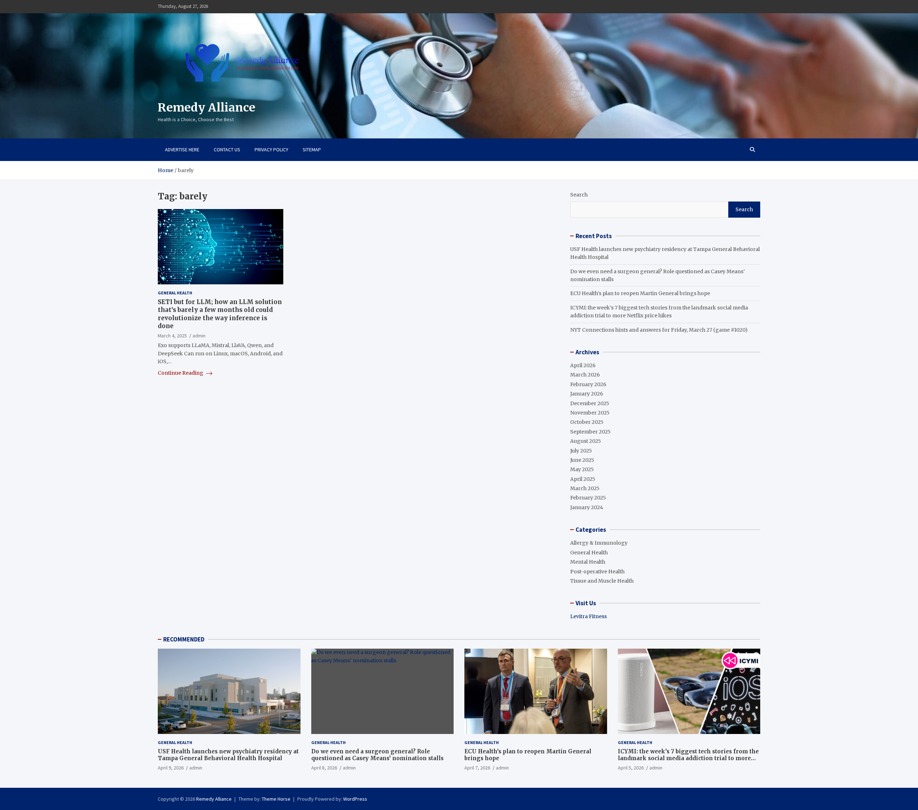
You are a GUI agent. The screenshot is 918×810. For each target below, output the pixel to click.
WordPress (355, 799)
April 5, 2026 (631, 767)
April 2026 (583, 365)
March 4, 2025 (172, 335)
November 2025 (590, 412)
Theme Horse (276, 799)
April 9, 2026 (171, 767)
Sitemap (312, 149)
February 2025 (588, 497)
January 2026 (586, 393)
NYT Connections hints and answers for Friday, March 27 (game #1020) (659, 330)
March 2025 (585, 488)
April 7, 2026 (477, 767)
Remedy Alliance (206, 107)
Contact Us (227, 149)
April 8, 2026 (324, 767)
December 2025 (589, 403)
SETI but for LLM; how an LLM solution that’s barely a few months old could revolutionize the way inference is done (220, 314)
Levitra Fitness (588, 616)
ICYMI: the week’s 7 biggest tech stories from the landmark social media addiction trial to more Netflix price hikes (688, 758)
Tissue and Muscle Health (602, 581)
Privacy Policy (271, 149)
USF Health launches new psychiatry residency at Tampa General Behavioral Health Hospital (228, 755)
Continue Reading (181, 373)
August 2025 (585, 441)
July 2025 (581, 450)
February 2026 (588, 384)
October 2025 (587, 422)
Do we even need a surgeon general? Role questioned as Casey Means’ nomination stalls (377, 755)
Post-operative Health (597, 571)
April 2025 (582, 479)
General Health (175, 292)
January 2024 (586, 507)
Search (579, 194)
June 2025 (582, 460)
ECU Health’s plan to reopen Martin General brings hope (640, 293)
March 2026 (585, 374)
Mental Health (587, 562)
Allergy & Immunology (599, 543)
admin (199, 335)
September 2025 (590, 431)
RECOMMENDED (183, 639)
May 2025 (582, 469)
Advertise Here (182, 149)
